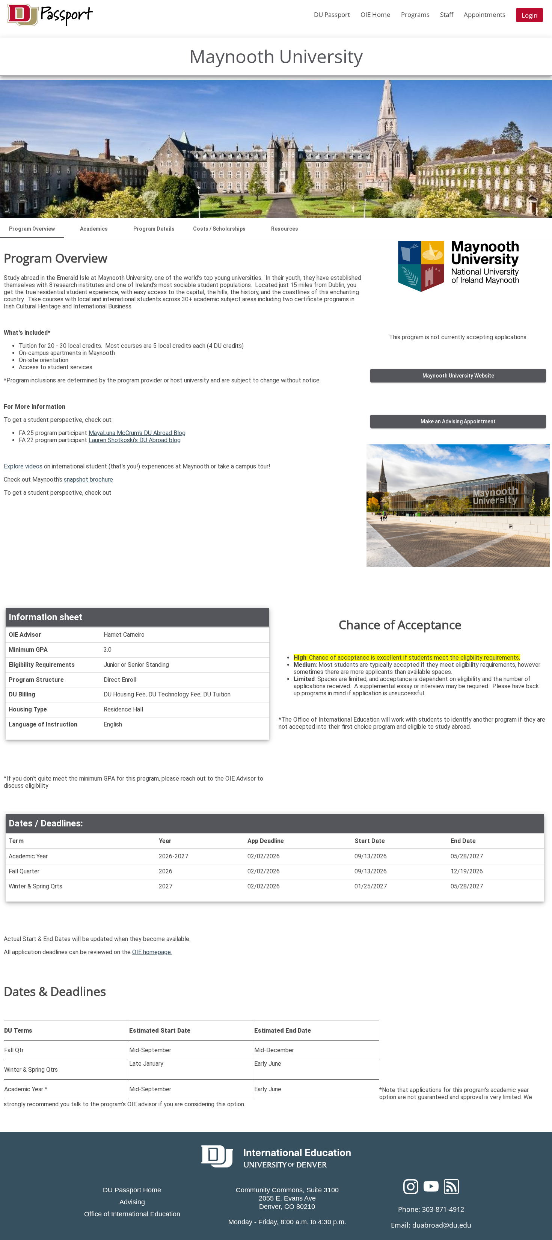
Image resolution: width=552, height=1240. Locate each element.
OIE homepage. (152, 952)
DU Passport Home (132, 1190)
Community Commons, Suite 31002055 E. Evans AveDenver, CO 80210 (287, 1198)
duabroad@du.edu (441, 1224)
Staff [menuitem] (446, 14)
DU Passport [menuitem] (332, 14)
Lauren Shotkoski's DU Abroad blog (135, 440)
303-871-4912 (443, 1209)
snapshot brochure (88, 479)
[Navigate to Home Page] (50, 15)
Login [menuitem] (529, 15)
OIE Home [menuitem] (375, 14)
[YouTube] (431, 1189)
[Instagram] (410, 1189)
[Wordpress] (451, 1189)
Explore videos (23, 466)
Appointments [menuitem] (484, 14)
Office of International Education (132, 1214)
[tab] (32, 229)
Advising (132, 1202)
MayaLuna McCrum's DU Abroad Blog (137, 432)
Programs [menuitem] (415, 14)
